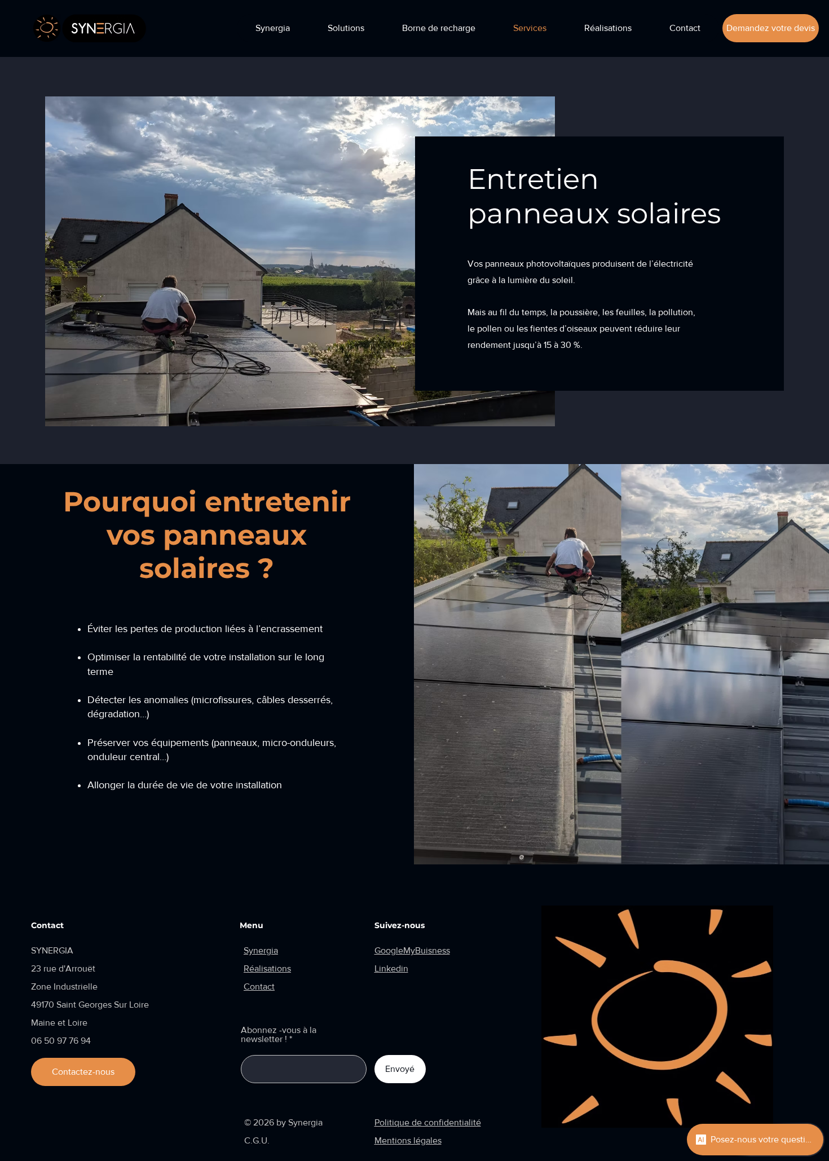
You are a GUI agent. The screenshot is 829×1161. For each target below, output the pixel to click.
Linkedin (391, 968)
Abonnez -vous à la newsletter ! (278, 1035)
